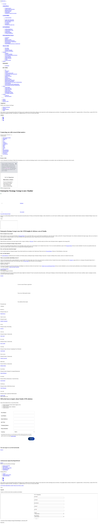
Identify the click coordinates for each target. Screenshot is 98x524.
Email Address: (4, 419)
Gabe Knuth (2, 350)
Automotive (5, 138)
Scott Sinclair (2, 380)
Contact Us (71, 260)
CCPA (1, 485)
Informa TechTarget (6, 107)
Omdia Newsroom (6, 475)
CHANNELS (6, 6)
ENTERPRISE (6, 27)
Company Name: (5, 425)
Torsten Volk (2, 395)
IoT (3, 148)
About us (4, 108)
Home (4, 485)
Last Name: (3, 415)
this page (31, 241)
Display (4, 144)
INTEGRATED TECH (8, 35)
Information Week (6, 468)
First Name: (3, 412)
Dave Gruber (2, 343)
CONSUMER (6, 15)
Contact (4, 94)
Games (4, 147)
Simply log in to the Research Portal (48, 265)
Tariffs (4, 139)
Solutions (4, 52)
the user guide (26, 261)
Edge (4, 145)
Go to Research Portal (4, 268)
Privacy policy (21, 485)
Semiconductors (5, 149)
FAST (4, 146)
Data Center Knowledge (7, 467)
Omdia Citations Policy (7, 474)
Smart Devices (5, 151)
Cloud (4, 141)
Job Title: (3, 422)
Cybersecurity (5, 143)
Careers (4, 473)
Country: (3, 431)
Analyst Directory (5, 255)
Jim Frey (2, 328)
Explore (1, 275)
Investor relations (6, 109)
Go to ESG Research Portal (5, 213)
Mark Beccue (2, 313)
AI (3, 140)
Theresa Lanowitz (3, 358)
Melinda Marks (3, 365)
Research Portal (21, 235)
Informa (2, 115)
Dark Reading (5, 466)
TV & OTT (5, 152)
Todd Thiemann (3, 388)
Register (4, 100)
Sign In (4, 99)
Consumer (4, 142)
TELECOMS (6, 45)
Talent (4, 110)
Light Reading (5, 469)
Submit (31, 438)
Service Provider (6, 150)
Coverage (4, 3)
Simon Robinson (3, 373)
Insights (4, 61)
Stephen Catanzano (3, 321)
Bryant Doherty (49, 251)
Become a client (5, 101)
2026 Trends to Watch (7, 137)
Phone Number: (4, 428)
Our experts (22, 211)
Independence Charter (9, 485)
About (4, 86)
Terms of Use (16, 485)
